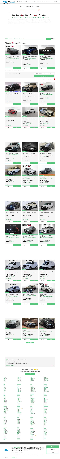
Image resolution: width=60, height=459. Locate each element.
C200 (4, 421)
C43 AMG (5, 431)
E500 (18, 430)
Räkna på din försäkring (10, 365)
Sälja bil (29, 1)
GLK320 (45, 397)
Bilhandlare (34, 1)
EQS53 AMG (32, 401)
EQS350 (31, 396)
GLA (31, 418)
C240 (4, 423)
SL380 (45, 437)
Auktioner (39, 1)
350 (4, 389)
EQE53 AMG (32, 392)
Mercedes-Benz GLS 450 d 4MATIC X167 (46, 154)
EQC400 (31, 382)
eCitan (18, 433)
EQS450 (31, 397)
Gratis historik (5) (45, 63)
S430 (45, 422)
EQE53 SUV (32, 393)
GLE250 (45, 382)
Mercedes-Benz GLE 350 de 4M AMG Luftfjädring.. (30, 236)
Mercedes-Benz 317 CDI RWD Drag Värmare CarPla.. (46, 271)
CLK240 (18, 396)
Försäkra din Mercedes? (33, 9)
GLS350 (45, 399)
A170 (4, 399)
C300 (16, 17)
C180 (4, 420)
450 (4, 392)
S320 (45, 419)
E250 (18, 422)
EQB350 (31, 380)
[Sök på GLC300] (22, 15)
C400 (4, 430)
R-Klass (45, 411)
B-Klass (5, 411)
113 (38, 17)
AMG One (5, 409)
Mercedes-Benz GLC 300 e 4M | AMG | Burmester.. (30, 57)
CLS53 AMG (19, 412)
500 (4, 393)
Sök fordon (20, 1)
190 (4, 381)
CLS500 (18, 411)
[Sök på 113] (39, 15)
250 (4, 386)
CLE (17, 387)
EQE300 (31, 385)
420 (4, 391)
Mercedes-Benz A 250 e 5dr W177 (12, 329)
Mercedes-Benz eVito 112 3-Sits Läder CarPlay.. (30, 271)
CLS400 (18, 409)
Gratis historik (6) (45, 300)
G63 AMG (32, 413)
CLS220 (18, 403)
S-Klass (45, 414)
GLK (44, 392)
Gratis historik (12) (46, 335)
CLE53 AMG (19, 391)
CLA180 (18, 377)
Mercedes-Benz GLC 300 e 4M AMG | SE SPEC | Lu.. (30, 330)
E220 (25, 17)
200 (4, 382)
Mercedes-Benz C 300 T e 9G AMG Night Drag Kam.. (12, 57)
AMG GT (5, 408)
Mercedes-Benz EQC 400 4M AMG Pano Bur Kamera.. (12, 94)
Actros (5, 407)
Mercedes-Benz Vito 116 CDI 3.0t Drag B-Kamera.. (13, 271)
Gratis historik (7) (11, 158)
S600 (45, 429)
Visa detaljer (13, 457)
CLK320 (18, 398)
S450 (45, 423)
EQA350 (18, 439)
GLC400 (45, 377)
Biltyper (43, 1)
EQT (31, 404)
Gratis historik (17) (46, 98)
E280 (18, 423)
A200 (4, 401)
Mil (21, 38)
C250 (4, 424)
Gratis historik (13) (11, 217)
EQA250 (18, 435)
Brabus (5, 418)
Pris (19, 38)
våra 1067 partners (17, 447)
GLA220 (31, 421)
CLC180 (18, 386)
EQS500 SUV (32, 400)
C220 (43, 17)
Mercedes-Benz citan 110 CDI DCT (12, 153)
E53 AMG (18, 431)
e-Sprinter (19, 414)
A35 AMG (5, 404)
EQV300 (31, 407)
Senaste (11, 38)
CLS (17, 402)
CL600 (5, 436)
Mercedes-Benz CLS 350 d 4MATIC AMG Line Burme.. (46, 177)
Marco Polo (46, 408)
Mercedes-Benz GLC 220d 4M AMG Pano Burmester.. (46, 295)
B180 (4, 413)
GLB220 (31, 429)
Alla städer (48, 1)
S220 (45, 415)
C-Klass (5, 419)
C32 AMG (5, 426)
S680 (45, 431)
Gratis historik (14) (11, 334)
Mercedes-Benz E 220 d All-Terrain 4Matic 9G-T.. (29, 118)
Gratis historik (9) (11, 62)
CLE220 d (18, 389)
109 (4, 377)
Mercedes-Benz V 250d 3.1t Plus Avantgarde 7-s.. (12, 213)
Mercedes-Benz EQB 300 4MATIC (29, 294)
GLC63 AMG (46, 380)
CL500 (5, 435)
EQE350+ (32, 388)
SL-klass (45, 432)
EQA (17, 434)
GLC (31, 433)
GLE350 (45, 385)
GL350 (31, 415)
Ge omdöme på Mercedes (30, 373)
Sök (6, 3)
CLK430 (18, 399)
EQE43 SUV (32, 390)
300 (4, 388)
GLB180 (31, 426)
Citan (30, 17)
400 (4, 390)
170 (4, 380)
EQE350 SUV (32, 387)
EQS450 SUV (32, 398)
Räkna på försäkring (8, 101)
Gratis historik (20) (28, 182)
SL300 (45, 434)
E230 (18, 420)
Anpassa (52, 449)
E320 (18, 425)
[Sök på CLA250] (35, 15)
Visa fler (47, 17)
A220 (4, 402)
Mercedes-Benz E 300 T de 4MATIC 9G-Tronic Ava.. (12, 236)
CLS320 (18, 407)
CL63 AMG (5, 437)
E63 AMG (18, 432)
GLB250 (31, 430)
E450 (18, 429)
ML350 (45, 410)
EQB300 (31, 379)
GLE (44, 381)
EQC (31, 381)
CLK (17, 392)
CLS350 (18, 408)
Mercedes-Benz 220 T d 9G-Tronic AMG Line (46, 118)
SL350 (45, 436)
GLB (31, 425)
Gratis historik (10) (46, 241)
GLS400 (45, 400)
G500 (31, 411)
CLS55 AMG (19, 413)
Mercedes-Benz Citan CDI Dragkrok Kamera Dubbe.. (46, 213)
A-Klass (5, 397)
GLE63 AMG (46, 391)
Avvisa (53, 452)
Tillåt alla (52, 446)
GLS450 (45, 401)
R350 (45, 412)
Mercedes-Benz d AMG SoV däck (46, 93)
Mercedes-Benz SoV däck (10, 118)
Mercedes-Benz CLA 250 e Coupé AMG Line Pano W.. (30, 177)
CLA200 (18, 378)
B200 (4, 414)
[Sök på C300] (17, 15)
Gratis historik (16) (46, 123)
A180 (4, 400)
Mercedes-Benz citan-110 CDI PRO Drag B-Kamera (12, 295)
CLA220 (18, 379)
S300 (45, 418)
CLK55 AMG (19, 401)
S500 (45, 424)
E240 (18, 421)
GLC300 (21, 17)
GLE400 (45, 386)
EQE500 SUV (32, 391)
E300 (12, 17)
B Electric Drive (6, 410)
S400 (45, 421)
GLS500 (45, 402)
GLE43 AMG (46, 387)
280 (4, 387)
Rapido (45, 413)
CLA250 (34, 17)
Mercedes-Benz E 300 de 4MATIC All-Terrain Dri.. (47, 330)
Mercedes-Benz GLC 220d (10, 176)
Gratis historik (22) (11, 122)
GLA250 (31, 422)
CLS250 (18, 404)
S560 (45, 426)
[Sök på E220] (26, 15)
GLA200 (31, 420)
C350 (4, 429)
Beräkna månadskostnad (15, 58)
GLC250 (31, 436)
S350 (45, 420)
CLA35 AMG (19, 381)
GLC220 (31, 435)
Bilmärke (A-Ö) (16, 38)
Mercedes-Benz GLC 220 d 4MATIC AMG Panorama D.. (29, 213)
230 (4, 385)
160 (4, 379)
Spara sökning (48, 38)
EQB (31, 377)
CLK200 (18, 393)
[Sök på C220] (44, 15)
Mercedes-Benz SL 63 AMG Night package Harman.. (29, 154)
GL (30, 414)
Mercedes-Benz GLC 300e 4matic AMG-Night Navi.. (29, 94)
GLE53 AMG (46, 390)
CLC (17, 385)
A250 (4, 403)
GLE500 (45, 389)
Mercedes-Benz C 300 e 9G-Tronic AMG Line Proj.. (46, 236)
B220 (4, 415)
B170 (4, 412)
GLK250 (45, 396)
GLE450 (45, 388)
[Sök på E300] (13, 15)
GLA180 (31, 419)
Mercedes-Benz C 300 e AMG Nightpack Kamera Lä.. (45, 57)
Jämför (8, 68)
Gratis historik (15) (46, 217)
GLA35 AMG (32, 423)
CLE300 (18, 390)
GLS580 (45, 403)
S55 (44, 425)
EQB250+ (32, 378)
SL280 (45, 433)
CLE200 (18, 388)
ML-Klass (45, 409)
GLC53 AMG (46, 379)
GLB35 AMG (32, 431)
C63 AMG (5, 432)
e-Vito (18, 415)
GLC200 (31, 434)
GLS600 (45, 404)
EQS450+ (32, 399)
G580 (31, 412)
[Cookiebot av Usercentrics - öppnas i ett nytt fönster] (6, 457)
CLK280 (18, 397)
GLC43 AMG (46, 378)
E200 (18, 418)
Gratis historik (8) (28, 64)
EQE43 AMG (32, 389)
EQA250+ (18, 436)
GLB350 (31, 432)
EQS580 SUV (32, 403)
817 (4, 396)
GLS (44, 398)
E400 (18, 428)
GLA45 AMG (32, 424)
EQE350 (31, 386)
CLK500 (18, 400)
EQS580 (31, 402)
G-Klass (31, 408)
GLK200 (45, 393)
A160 (4, 398)
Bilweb (4, 3)
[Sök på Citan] (30, 15)
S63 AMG (45, 430)
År (23, 38)
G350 (31, 409)
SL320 (45, 435)
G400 (31, 410)
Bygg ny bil (25, 1)
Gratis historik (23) (28, 123)
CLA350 (18, 382)
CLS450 (18, 410)
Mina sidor (55, 1)
